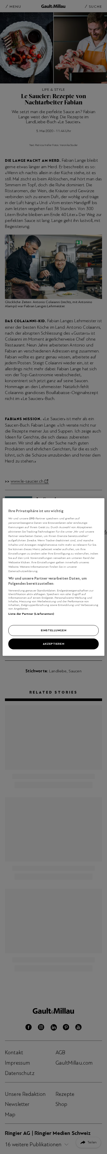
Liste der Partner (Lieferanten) (31, 614)
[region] (53, 577)
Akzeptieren (53, 643)
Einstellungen (53, 630)
